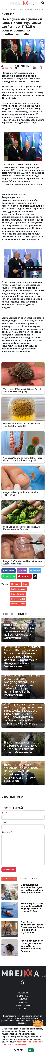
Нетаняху (15, 584)
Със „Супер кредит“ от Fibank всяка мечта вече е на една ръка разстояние (32, 927)
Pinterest (26, 576)
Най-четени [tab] (9, 879)
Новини (12, 9)
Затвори (19, 1050)
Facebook (9, 571)
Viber (23, 571)
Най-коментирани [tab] (28, 879)
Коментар (6, 832)
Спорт (23, 1009)
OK (30, 1050)
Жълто (23, 999)
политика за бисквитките (29, 1042)
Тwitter (36, 571)
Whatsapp (10, 576)
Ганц (25, 584)
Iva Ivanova (6, 68)
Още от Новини (14, 614)
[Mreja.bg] (23, 973)
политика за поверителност (15, 1044)
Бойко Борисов (18, 589)
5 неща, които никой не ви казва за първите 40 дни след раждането (32, 889)
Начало (4, 9)
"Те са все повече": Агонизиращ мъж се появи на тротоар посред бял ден (32, 945)
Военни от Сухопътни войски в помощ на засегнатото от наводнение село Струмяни (22, 631)
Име (4, 813)
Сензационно (23, 1005)
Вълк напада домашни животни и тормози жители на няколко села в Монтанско (21, 747)
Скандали (23, 1002)
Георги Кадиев (18, 599)
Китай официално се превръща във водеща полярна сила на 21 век (32, 907)
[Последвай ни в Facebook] (23, 982)
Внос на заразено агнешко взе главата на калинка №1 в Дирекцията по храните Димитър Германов (21, 772)
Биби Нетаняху (18, 594)
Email (3, 823)
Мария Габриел (18, 604)
